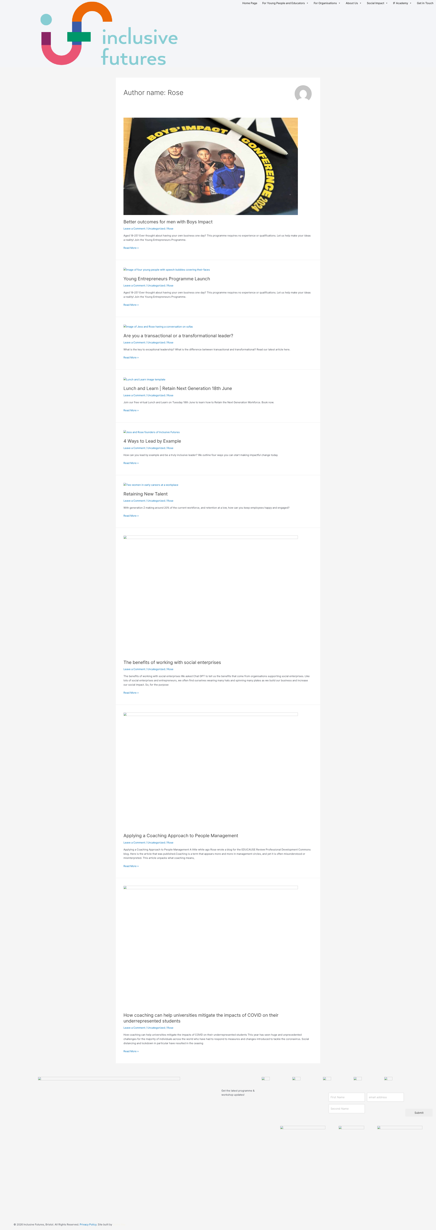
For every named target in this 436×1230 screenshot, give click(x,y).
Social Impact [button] (375, 3)
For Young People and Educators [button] (283, 3)
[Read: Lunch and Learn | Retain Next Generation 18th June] (144, 379)
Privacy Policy (88, 1224)
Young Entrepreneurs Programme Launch (166, 278)
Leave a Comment (134, 228)
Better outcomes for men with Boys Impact (168, 221)
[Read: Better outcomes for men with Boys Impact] (210, 166)
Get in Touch (425, 3)
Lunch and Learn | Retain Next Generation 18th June (177, 388)
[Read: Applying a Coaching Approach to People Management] (210, 770)
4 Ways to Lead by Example (152, 441)
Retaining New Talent (145, 494)
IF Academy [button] (400, 3)
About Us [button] (352, 3)
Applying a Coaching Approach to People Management (180, 835)
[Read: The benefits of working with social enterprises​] (210, 595)
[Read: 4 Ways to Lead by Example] (151, 432)
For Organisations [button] (325, 3)
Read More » (131, 247)
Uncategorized (156, 228)
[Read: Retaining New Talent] (150, 484)
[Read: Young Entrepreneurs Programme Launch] (166, 269)
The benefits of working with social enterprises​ (172, 662)
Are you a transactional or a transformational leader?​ (178, 335)
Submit (419, 1112)
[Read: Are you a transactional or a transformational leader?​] (158, 326)
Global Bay (119, 1224)
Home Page (249, 3)
